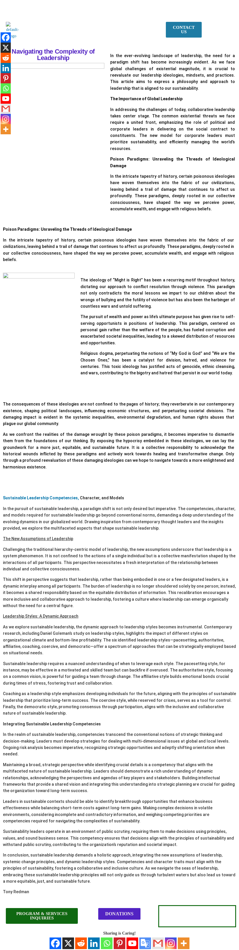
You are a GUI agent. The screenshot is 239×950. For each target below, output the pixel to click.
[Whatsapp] (107, 943)
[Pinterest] (119, 943)
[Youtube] (132, 943)
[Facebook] (55, 943)
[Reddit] (81, 943)
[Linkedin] (94, 943)
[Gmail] (158, 943)
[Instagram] (171, 943)
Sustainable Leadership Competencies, (41, 498)
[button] (103, 27)
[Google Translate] (145, 943)
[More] (183, 943)
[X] (68, 943)
